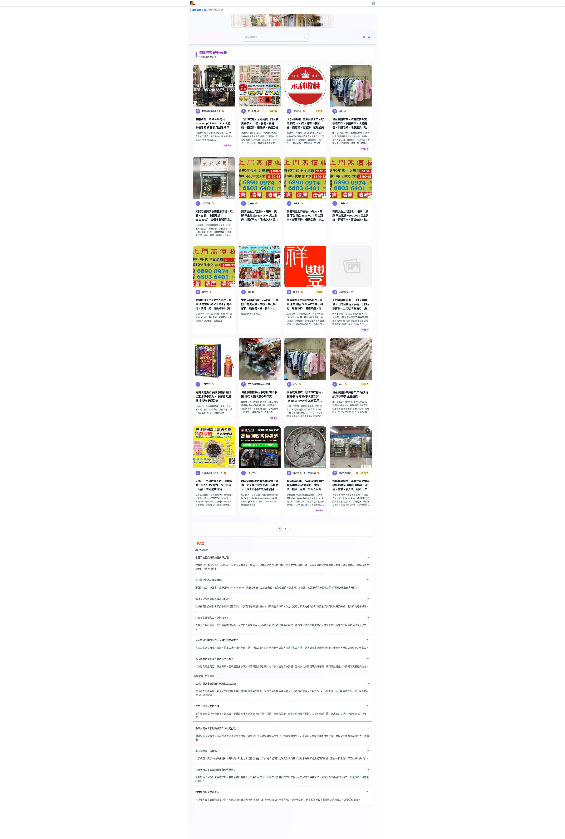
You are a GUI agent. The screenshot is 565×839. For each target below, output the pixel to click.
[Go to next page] (291, 529)
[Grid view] (363, 37)
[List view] (369, 37)
